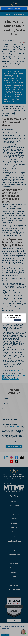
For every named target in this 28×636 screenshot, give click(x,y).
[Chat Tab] (14, 318)
